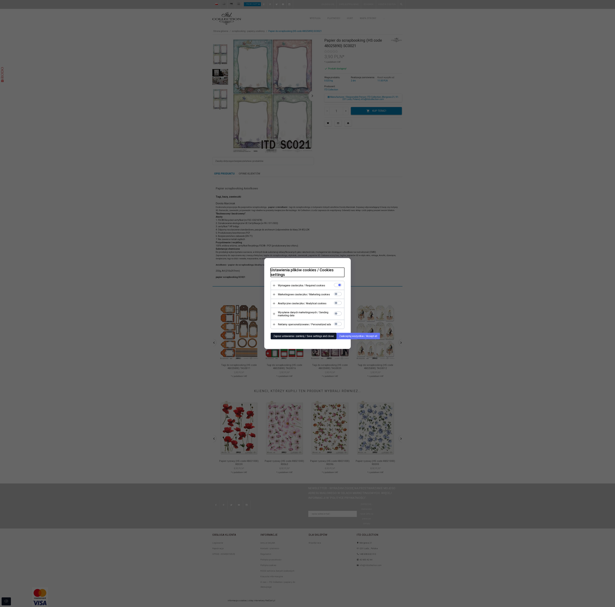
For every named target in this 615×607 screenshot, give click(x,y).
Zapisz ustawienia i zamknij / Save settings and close (303, 336)
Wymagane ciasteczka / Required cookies (301, 285)
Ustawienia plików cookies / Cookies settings (302, 272)
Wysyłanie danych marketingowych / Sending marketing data (303, 314)
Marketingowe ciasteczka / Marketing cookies (304, 294)
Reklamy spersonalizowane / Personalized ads (304, 324)
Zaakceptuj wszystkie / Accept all (358, 336)
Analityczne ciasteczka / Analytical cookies (302, 303)
